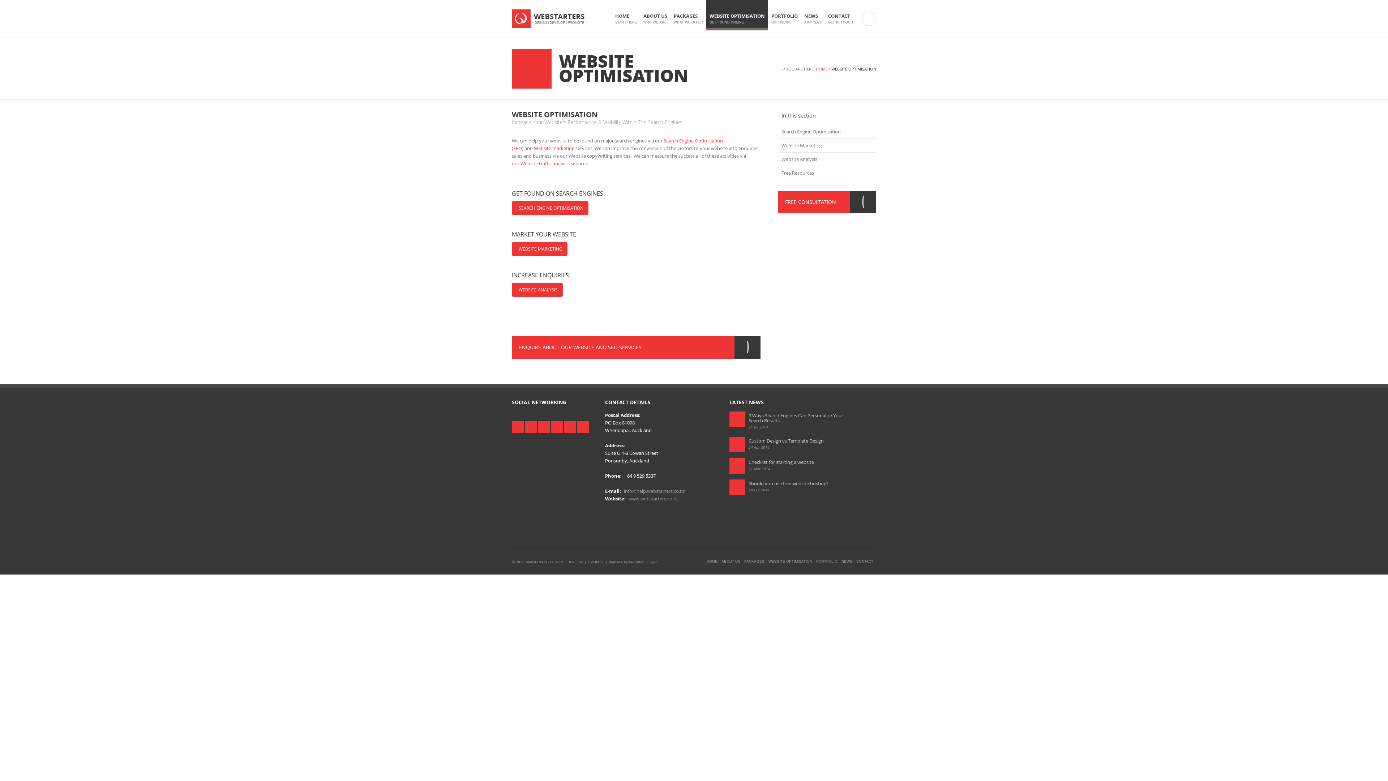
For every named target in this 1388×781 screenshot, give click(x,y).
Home (626, 18)
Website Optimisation (737, 18)
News (813, 18)
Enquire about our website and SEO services (580, 347)
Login (652, 561)
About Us (655, 18)
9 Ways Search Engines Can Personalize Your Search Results (796, 418)
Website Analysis (538, 290)
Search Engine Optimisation (551, 208)
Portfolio (784, 18)
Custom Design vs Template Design (786, 441)
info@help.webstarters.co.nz (654, 491)
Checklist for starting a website (781, 462)
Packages (688, 18)
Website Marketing (540, 249)
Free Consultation (810, 202)
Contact (840, 18)
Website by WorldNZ (626, 561)
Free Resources (797, 173)
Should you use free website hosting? (788, 483)
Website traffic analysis (545, 163)
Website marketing (554, 148)
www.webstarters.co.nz (653, 498)
